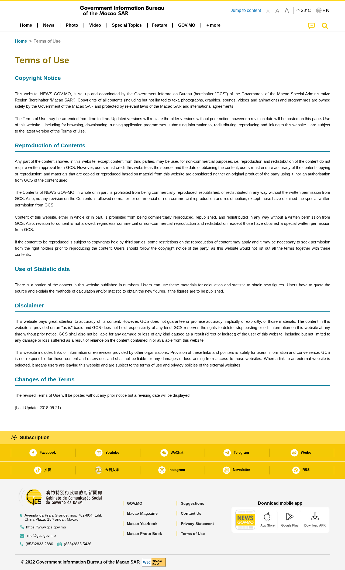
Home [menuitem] (26, 25)
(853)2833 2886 (39, 544)
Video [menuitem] (95, 25)
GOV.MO (134, 503)
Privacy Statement (197, 523)
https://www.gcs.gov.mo (46, 527)
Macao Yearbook (142, 523)
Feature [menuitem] (159, 25)
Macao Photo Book (144, 533)
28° (306, 10)
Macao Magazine (142, 513)
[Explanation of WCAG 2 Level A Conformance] (154, 562)
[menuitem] (48, 25)
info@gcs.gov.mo (41, 536)
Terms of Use (193, 533)
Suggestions (192, 503)
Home (21, 41)
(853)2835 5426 (77, 544)
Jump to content (246, 10)
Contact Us (191, 513)
